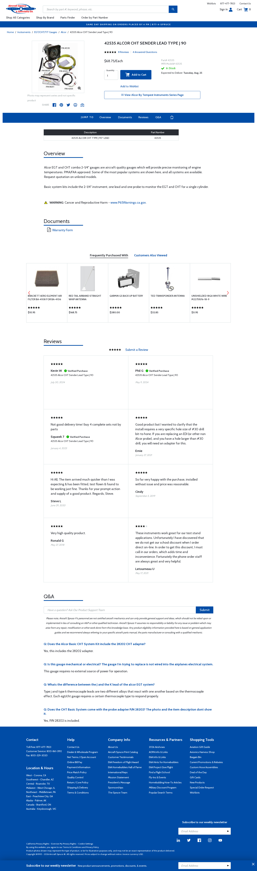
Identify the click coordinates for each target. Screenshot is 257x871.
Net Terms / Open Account (81, 757)
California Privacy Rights (37, 843)
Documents (125, 117)
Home (10, 32)
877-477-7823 (227, 3)
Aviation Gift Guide (200, 747)
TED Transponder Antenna (168, 295)
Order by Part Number (94, 17)
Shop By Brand (45, 17)
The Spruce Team (117, 792)
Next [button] (228, 293)
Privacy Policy (92, 847)
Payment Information (78, 767)
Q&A (158, 117)
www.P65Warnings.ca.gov (128, 202)
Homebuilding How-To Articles (165, 782)
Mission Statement (118, 777)
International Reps (118, 772)
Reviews (143, 117)
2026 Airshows (157, 747)
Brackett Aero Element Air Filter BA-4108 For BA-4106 (45, 297)
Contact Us (245, 3)
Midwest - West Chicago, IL (40, 787)
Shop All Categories (18, 17)
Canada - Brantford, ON (38, 804)
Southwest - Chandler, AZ (40, 779)
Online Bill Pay (74, 762)
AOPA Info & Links (158, 752)
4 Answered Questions (145, 52)
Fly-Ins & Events (157, 777)
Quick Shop (46, 313)
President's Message (119, 782)
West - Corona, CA (36, 775)
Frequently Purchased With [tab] (109, 255)
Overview (105, 117)
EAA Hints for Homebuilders (164, 762)
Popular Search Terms (161, 792)
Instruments (24, 32)
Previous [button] (29, 293)
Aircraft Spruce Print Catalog (123, 752)
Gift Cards (195, 777)
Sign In (224, 9)
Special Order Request (202, 787)
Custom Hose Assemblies (204, 767)
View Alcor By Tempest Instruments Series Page (154, 95)
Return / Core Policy (77, 782)
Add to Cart (138, 74)
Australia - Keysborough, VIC (41, 808)
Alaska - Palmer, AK (36, 800)
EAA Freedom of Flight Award (123, 762)
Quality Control (75, 777)
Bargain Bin (195, 757)
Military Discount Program (162, 787)
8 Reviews (123, 52)
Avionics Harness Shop (202, 752)
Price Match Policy (77, 772)
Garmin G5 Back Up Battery (126, 295)
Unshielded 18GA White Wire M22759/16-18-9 (209, 297)
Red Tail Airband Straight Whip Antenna (85, 297)
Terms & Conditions (78, 792)
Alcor (63, 32)
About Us (113, 747)
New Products (197, 782)
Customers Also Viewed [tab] (150, 255)
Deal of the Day (198, 772)
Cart (244, 9)
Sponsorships (115, 787)
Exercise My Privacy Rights (63, 843)
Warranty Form (62, 230)
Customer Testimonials (121, 757)
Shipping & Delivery (77, 787)
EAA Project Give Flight (161, 767)
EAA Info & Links (157, 757)
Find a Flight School (159, 772)
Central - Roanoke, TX (38, 783)
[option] (58, 67)
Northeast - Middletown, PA (41, 792)
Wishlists (211, 3)
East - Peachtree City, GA (39, 796)
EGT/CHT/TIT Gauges (45, 32)
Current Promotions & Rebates (206, 762)
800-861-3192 (54, 751)
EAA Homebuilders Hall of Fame (125, 767)
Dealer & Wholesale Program (82, 752)
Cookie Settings (85, 843)
